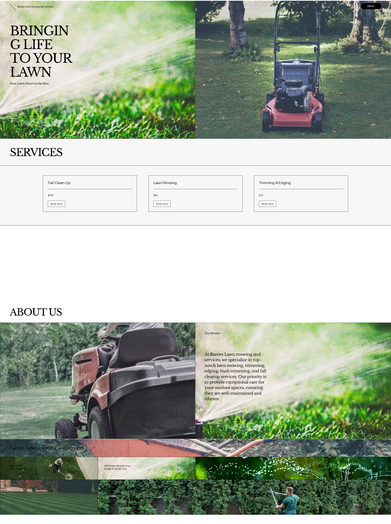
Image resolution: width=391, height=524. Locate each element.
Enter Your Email (112, 494)
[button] (21, 127)
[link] (90, 182)
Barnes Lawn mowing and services (47, 448)
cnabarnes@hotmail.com (21, 468)
